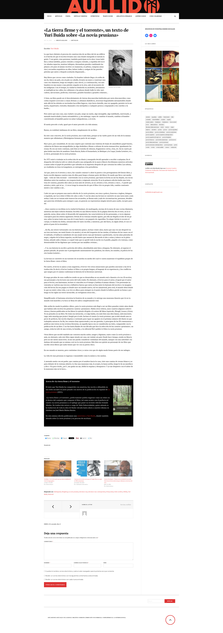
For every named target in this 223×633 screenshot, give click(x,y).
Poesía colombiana (160, 132)
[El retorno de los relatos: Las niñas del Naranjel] (170, 93)
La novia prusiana (73, 492)
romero (167, 147)
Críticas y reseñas (80, 16)
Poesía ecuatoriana (171, 132)
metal (162, 127)
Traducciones (108, 16)
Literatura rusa (83, 492)
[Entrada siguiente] (71, 506)
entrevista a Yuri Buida (86, 416)
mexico (167, 127)
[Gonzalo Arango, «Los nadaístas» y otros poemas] (170, 76)
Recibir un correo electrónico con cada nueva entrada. (64, 579)
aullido (160, 117)
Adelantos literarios (124, 16)
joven (147, 124)
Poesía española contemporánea (164, 134)
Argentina (154, 117)
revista (153, 147)
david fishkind (155, 119)
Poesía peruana (168, 145)
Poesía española (150, 134)
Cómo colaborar (155, 16)
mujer (172, 127)
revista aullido (160, 147)
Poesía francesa (150, 140)
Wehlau (125, 492)
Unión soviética (118, 492)
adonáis (148, 117)
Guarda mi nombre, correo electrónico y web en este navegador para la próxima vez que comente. (79, 571)
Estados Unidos (149, 122)
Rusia (112, 492)
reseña (147, 147)
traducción (173, 147)
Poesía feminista (166, 137)
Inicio (49, 16)
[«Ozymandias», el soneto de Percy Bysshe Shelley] (153, 59)
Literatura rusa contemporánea (97, 492)
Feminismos (165, 122)
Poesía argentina (173, 129)
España (169, 119)
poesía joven (172, 140)
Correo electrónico (81, 562)
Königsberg (65, 492)
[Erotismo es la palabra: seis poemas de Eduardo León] (170, 59)
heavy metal (173, 122)
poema (160, 129)
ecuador (163, 119)
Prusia (108, 492)
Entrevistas (95, 16)
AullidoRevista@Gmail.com (153, 192)
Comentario (48, 541)
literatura (161, 124)
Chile (172, 117)
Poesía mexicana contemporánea (154, 145)
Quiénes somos (140, 16)
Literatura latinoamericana (152, 127)
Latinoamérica (154, 124)
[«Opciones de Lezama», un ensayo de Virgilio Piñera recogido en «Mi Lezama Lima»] (88, 468)
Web (104, 562)
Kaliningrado (57, 492)
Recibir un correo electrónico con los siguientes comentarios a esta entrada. (71, 576)
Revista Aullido (61, 40)
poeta (175, 145)
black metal (166, 117)
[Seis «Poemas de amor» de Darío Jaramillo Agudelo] (153, 76)
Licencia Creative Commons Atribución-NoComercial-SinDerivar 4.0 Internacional (161, 170)
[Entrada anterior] (53, 506)
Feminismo (158, 122)
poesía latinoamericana (152, 142)
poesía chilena (149, 132)
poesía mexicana (164, 142)
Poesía (68, 16)
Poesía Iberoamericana (161, 140)
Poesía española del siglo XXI (153, 137)
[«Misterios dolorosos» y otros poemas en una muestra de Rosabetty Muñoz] (153, 93)
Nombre (47, 562)
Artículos (58, 16)
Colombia (148, 119)
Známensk (50, 494)
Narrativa (154, 129)
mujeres (148, 129)
